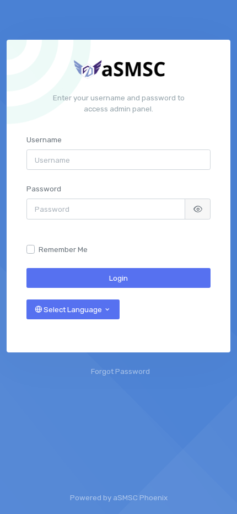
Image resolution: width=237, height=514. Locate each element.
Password (43, 188)
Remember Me (63, 249)
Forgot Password (120, 371)
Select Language (73, 309)
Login (118, 278)
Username (44, 139)
